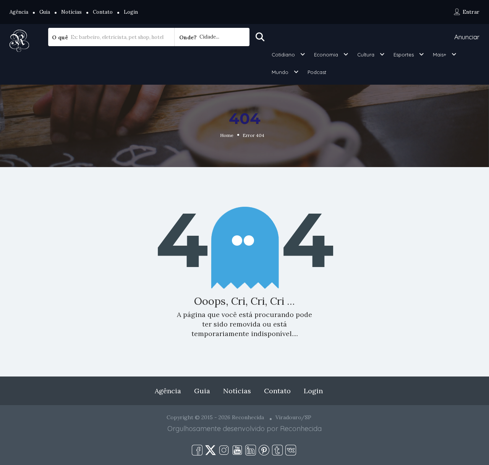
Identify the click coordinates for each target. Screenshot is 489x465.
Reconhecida (301, 428)
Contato (103, 12)
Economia (326, 54)
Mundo (280, 72)
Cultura (365, 54)
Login (131, 12)
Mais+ (439, 54)
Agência (19, 12)
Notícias (71, 12)
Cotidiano (283, 54)
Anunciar (466, 37)
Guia (44, 12)
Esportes (403, 54)
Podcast (317, 72)
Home (226, 135)
